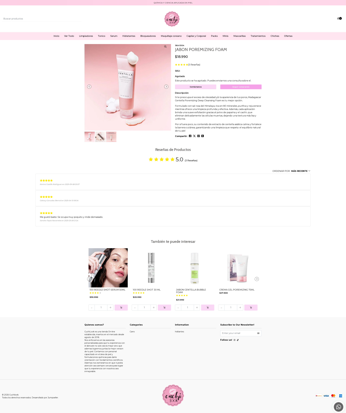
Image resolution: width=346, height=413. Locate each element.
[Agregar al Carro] (121, 308)
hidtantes (179, 331)
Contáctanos (196, 87)
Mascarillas (239, 36)
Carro (132, 331)
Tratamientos (258, 36)
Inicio (56, 36)
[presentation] (89, 87)
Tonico (101, 36)
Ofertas (288, 36)
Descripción (182, 93)
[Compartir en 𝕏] (194, 136)
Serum (113, 36)
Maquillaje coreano (171, 36)
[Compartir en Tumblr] (202, 136)
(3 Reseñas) (194, 65)
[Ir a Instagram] (234, 340)
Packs (214, 36)
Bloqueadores (148, 36)
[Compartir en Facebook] (190, 136)
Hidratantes (128, 36)
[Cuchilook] (173, 18)
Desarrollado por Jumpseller (45, 397)
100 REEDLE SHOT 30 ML (146, 289)
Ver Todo (69, 36)
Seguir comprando (240, 87)
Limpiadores (86, 36)
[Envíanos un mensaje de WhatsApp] (338, 407)
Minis (225, 36)
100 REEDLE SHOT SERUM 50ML (107, 289)
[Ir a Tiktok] (238, 340)
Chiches (275, 36)
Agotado (180, 76)
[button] (291, 171)
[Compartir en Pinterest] (198, 136)
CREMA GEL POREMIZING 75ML (236, 289)
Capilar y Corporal (196, 36)
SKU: (177, 71)
